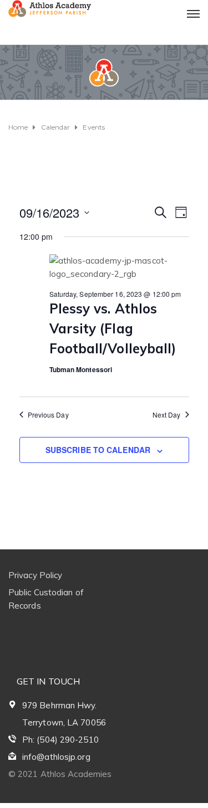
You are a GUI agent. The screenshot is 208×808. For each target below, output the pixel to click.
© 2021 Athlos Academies (59, 774)
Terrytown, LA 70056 (64, 722)
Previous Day (48, 414)
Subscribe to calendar (97, 449)
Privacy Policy (35, 575)
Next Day (167, 414)
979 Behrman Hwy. (59, 705)
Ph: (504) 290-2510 (60, 739)
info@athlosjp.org (56, 757)
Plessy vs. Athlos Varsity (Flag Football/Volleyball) (112, 328)
